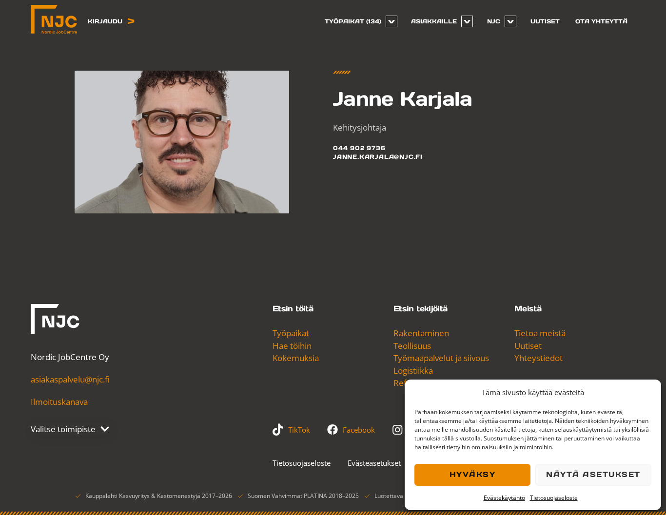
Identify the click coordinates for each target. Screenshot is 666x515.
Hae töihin (292, 345)
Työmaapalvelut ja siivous (441, 357)
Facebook (359, 430)
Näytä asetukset (593, 474)
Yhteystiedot (538, 357)
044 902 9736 (359, 148)
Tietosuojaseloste (554, 498)
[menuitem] (357, 21)
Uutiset (545, 21)
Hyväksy (473, 474)
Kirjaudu (105, 21)
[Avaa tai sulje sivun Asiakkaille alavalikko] (467, 21)
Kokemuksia (296, 357)
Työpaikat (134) (353, 21)
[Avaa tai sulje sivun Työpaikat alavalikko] (391, 21)
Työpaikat (291, 333)
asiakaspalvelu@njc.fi (70, 379)
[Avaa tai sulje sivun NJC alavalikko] (510, 21)
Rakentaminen (421, 333)
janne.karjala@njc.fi (378, 156)
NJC (493, 21)
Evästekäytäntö (504, 498)
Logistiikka (413, 370)
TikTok (299, 430)
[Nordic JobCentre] (55, 319)
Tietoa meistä (540, 333)
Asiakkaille (434, 21)
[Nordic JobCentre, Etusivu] (54, 19)
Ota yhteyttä (601, 21)
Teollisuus (412, 345)
